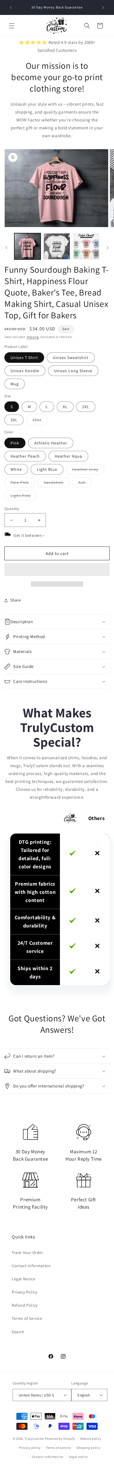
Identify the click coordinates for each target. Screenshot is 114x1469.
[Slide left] (6, 247)
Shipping (33, 337)
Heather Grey (88, 470)
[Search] (87, 25)
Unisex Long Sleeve (73, 370)
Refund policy (90, 1439)
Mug (15, 383)
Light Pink (24, 497)
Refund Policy (25, 1305)
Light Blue (47, 469)
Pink (15, 443)
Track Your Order (27, 1252)
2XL (85, 406)
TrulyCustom (34, 1439)
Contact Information (31, 1265)
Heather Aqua (68, 456)
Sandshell (57, 484)
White (16, 469)
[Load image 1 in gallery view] (27, 246)
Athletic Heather (50, 443)
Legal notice (78, 1457)
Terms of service (58, 1448)
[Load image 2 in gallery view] (57, 246)
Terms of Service (27, 1318)
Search (18, 1331)
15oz (40, 421)
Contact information (47, 1457)
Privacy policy (30, 1448)
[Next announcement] (103, 7)
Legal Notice (23, 1278)
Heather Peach (25, 456)
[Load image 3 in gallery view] (86, 246)
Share (15, 600)
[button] (57, 570)
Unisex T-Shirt (24, 357)
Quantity (11, 508)
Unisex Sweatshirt (71, 357)
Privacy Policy (24, 1292)
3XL (14, 419)
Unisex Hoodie (25, 370)
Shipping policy (88, 1448)
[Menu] (11, 25)
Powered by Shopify (60, 1439)
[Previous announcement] (10, 7)
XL (65, 406)
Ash (85, 484)
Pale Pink (23, 484)
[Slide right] (107, 247)
